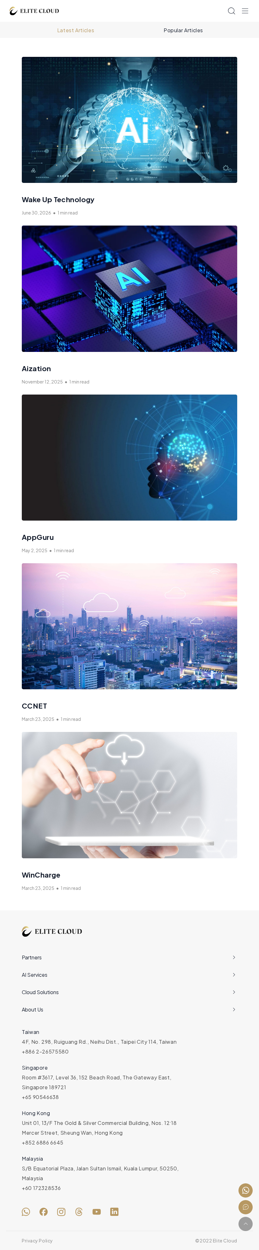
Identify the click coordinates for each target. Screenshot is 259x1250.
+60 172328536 (41, 1188)
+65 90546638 (40, 1097)
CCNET (34, 705)
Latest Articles (75, 30)
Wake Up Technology (58, 199)
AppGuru (38, 537)
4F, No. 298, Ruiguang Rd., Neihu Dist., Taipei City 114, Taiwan (99, 1041)
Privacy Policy (37, 1240)
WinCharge (41, 874)
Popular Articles (183, 30)
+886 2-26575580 (45, 1051)
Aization (36, 368)
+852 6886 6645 (42, 1142)
